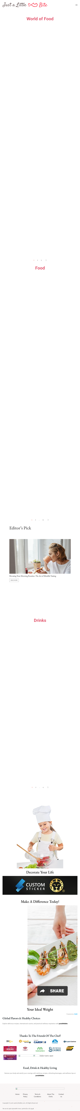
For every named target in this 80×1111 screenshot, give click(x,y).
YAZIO (75, 1014)
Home (17, 1094)
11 (43, 520)
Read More (14, 580)
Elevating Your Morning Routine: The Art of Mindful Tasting (32, 576)
